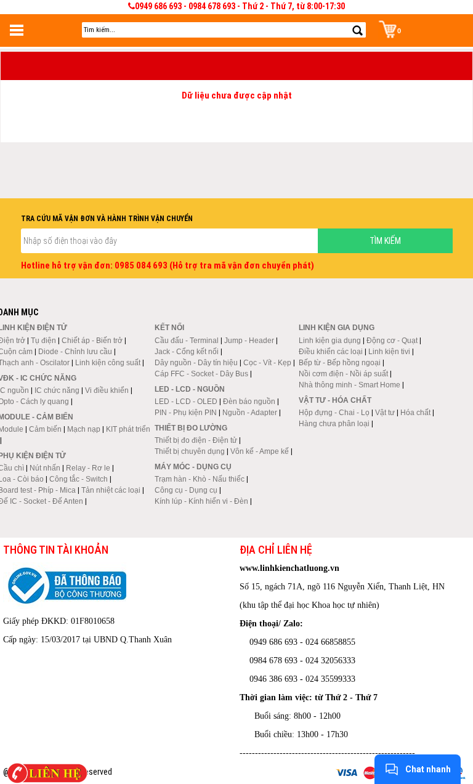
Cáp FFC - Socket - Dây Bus (201, 374)
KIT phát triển (128, 429)
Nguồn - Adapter (249, 412)
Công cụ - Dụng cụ (186, 490)
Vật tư (385, 412)
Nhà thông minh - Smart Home (349, 385)
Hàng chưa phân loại (334, 423)
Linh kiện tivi (389, 351)
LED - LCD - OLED (186, 401)
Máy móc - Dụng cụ (193, 467)
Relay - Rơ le (88, 468)
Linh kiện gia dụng (330, 340)
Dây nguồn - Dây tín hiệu (196, 362)
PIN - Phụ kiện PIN (186, 412)
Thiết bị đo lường (191, 428)
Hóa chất (415, 412)
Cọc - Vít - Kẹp (267, 362)
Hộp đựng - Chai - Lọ (334, 412)
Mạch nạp (83, 429)
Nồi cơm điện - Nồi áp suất (343, 374)
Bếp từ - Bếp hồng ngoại (340, 362)
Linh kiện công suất (107, 362)
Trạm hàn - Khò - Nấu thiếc (200, 479)
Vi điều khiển (107, 390)
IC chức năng (56, 390)
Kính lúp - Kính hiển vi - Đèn (201, 501)
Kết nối (169, 327)
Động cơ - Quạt (392, 340)
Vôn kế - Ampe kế (259, 451)
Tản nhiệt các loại (110, 490)
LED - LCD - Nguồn (190, 389)
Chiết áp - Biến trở (92, 340)
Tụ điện (43, 340)
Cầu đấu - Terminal (187, 340)
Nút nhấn (45, 468)
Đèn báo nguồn (249, 401)
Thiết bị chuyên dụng (190, 451)
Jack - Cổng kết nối (187, 351)
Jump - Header (249, 340)
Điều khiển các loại (331, 351)
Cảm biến (45, 429)
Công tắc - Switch (78, 479)
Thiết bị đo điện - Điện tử (196, 440)
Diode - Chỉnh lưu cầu (75, 351)
